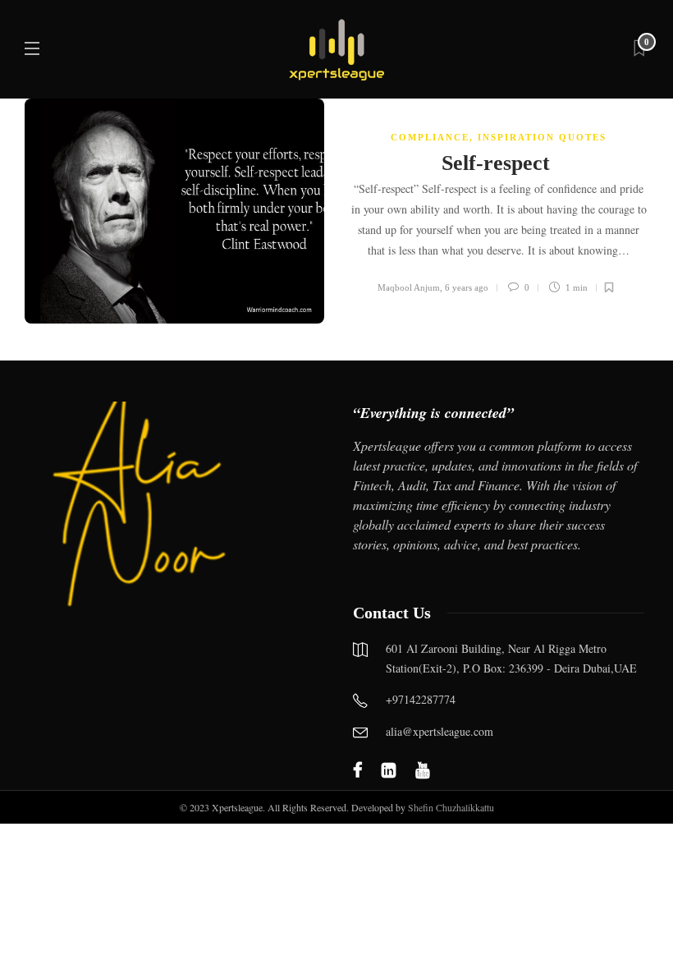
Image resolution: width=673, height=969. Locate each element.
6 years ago (466, 287)
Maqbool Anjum (409, 287)
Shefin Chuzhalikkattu (451, 807)
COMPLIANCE (430, 137)
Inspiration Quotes (542, 137)
